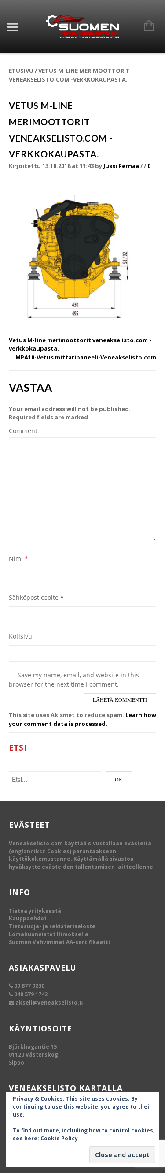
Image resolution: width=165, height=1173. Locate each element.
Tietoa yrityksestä (35, 911)
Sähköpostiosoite (36, 597)
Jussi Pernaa (121, 166)
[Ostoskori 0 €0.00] (144, 26)
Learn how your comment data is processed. (82, 719)
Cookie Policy (59, 1138)
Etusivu (21, 71)
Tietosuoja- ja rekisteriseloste (52, 926)
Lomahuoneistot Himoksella (48, 934)
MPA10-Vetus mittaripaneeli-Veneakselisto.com (85, 357)
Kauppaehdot (28, 918)
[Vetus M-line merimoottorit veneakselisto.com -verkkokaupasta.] (82, 257)
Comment (23, 430)
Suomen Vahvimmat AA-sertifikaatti (59, 942)
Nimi (18, 558)
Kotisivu (20, 636)
